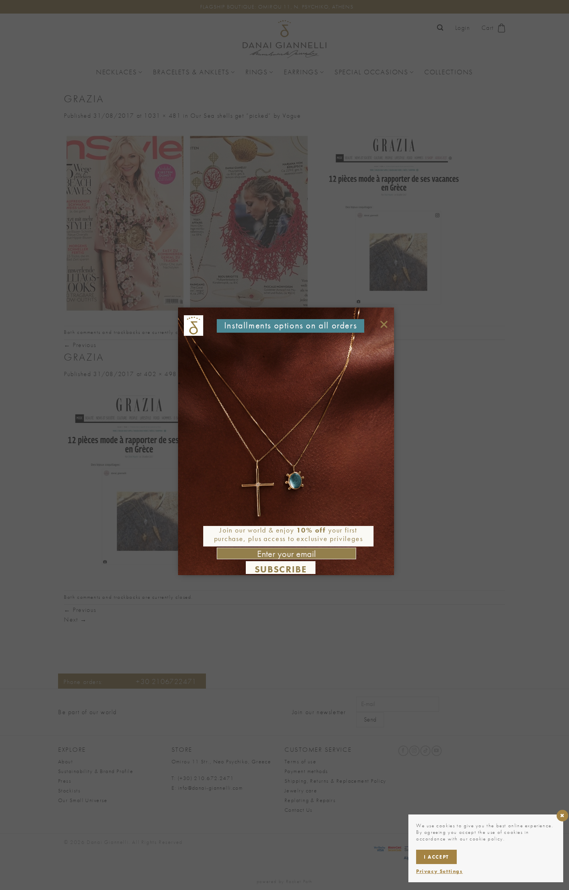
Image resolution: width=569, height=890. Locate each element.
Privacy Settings (439, 871)
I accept (436, 857)
